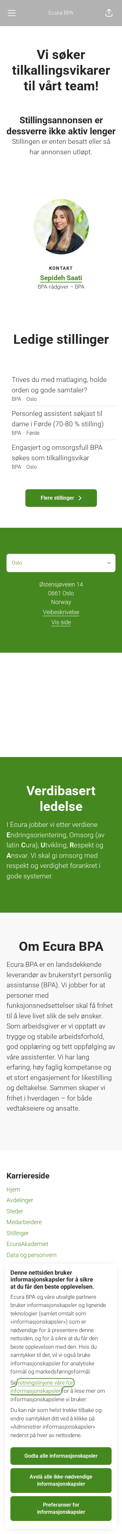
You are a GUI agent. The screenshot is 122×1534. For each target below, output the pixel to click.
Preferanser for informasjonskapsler (61, 1508)
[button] (109, 13)
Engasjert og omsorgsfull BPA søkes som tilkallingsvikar (57, 453)
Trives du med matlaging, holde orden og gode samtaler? (59, 385)
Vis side (61, 622)
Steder (15, 1211)
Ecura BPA (61, 12)
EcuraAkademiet (27, 1243)
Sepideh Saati (61, 278)
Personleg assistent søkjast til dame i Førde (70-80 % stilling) (58, 419)
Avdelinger (20, 1200)
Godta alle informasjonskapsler (61, 1456)
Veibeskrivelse (61, 612)
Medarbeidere (24, 1222)
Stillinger (18, 1233)
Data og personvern (32, 1255)
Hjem (13, 1189)
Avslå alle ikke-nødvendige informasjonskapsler (61, 1480)
